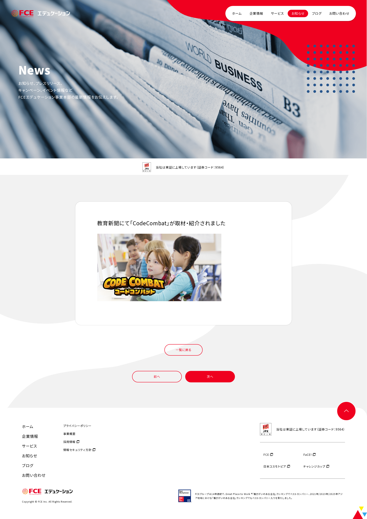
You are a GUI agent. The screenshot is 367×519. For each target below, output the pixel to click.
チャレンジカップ (314, 466)
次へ (210, 376)
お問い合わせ (339, 13)
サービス (277, 13)
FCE (266, 455)
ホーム (237, 13)
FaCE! (307, 455)
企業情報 (256, 13)
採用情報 (69, 442)
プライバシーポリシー (77, 426)
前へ (157, 376)
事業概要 (69, 434)
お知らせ (297, 13)
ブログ (317, 13)
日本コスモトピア (274, 466)
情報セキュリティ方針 (77, 450)
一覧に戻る (183, 349)
